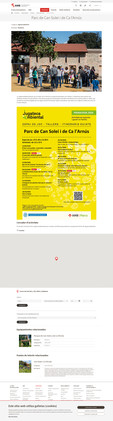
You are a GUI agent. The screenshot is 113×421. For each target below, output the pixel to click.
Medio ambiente (64, 10)
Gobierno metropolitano (28, 390)
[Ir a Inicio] (11, 12)
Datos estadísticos (14, 399)
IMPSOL (50, 390)
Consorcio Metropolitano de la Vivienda (52, 394)
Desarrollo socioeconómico (91, 10)
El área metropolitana (18, 10)
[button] (74, 1)
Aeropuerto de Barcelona (77, 393)
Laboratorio (63, 398)
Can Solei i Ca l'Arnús (43, 361)
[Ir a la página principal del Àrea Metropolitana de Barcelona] (20, 5)
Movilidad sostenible (78, 400)
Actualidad (37, 400)
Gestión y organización (40, 396)
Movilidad (76, 10)
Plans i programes (90, 395)
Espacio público (39, 390)
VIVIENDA (50, 386)
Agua (62, 396)
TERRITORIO (38, 386)
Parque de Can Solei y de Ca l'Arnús (49, 335)
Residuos (63, 394)
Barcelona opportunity (15, 397)
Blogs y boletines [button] (85, 5)
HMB (49, 397)
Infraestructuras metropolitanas (39, 393)
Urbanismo (37, 388)
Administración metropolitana (26, 393)
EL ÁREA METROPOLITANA (14, 386)
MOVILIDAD (76, 386)
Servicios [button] (80, 5)
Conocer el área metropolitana (13, 390)
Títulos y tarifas (77, 398)
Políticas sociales (90, 393)
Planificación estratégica (25, 399)
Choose (79, 301)
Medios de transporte (79, 390)
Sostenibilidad (64, 392)
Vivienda (53, 10)
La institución (26, 388)
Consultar (21, 230)
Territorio (45, 10)
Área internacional (27, 396)
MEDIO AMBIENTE (65, 386)
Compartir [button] (90, 5)
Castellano (96, 5)
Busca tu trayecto (78, 388)
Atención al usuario (78, 396)
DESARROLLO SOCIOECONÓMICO (91, 386)
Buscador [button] (76, 5)
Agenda (37, 398)
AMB (29, 10)
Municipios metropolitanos (13, 394)
